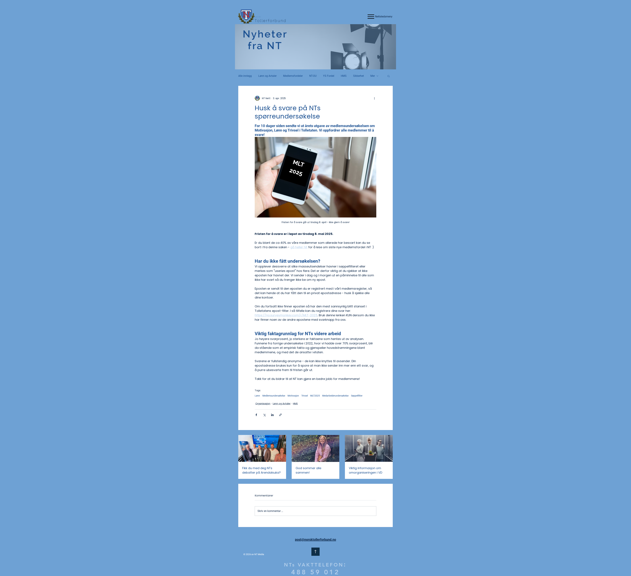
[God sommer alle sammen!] (315, 448)
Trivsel (304, 395)
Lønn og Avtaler (267, 75)
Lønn (257, 395)
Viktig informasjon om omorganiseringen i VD (365, 470)
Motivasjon (293, 395)
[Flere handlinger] (374, 98)
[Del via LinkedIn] (272, 414)
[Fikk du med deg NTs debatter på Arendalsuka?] (262, 448)
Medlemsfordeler (293, 75)
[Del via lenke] (280, 414)
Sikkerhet (358, 75)
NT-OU (312, 75)
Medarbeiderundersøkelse (335, 395)
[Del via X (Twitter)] (264, 414)
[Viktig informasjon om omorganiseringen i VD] (369, 448)
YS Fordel (328, 75)
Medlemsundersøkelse (273, 395)
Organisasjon (262, 403)
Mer (372, 75)
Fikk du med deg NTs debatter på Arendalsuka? (261, 470)
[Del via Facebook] (256, 414)
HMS (344, 75)
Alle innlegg (245, 75)
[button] (388, 76)
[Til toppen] (315, 552)
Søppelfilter (356, 395)
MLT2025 (315, 395)
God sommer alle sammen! (308, 470)
